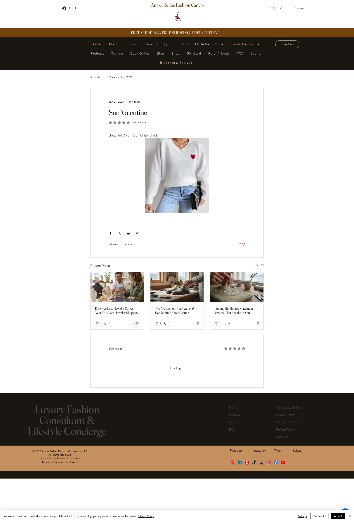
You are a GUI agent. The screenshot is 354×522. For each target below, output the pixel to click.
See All (260, 265)
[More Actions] (243, 395)
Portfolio (234, 458)
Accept (338, 516)
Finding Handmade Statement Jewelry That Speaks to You (234, 310)
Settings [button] (302, 516)
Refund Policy (285, 473)
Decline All (319, 516)
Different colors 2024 (120, 77)
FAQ (232, 473)
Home (233, 451)
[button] (274, 8)
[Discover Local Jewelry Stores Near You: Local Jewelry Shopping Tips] (117, 287)
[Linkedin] (239, 506)
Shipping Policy (286, 465)
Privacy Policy (285, 458)
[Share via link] (137, 233)
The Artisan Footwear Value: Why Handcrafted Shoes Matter (176, 310)
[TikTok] (254, 506)
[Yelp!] (232, 506)
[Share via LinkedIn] (128, 233)
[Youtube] (283, 506)
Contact (234, 465)
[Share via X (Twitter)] (119, 233)
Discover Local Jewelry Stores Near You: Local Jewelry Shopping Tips (116, 310)
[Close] (349, 516)
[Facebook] (275, 506)
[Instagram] (268, 506)
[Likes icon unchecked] (120, 417)
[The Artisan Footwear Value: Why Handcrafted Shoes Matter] (177, 287)
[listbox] (274, 8)
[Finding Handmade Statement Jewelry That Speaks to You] (236, 287)
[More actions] (243, 101)
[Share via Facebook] (110, 233)
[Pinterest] (247, 506)
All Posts (95, 77)
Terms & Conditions (289, 451)
